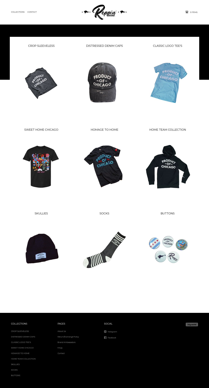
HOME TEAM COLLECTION (23, 359)
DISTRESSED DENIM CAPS (23, 337)
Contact (32, 12)
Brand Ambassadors (66, 342)
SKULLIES (15, 364)
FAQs (60, 348)
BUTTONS (15, 375)
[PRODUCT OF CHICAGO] (104, 12)
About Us (62, 331)
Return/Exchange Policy (68, 337)
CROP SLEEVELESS (20, 331)
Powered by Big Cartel (192, 324)
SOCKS (14, 370)
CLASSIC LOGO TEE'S (21, 342)
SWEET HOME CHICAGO (22, 348)
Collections (17, 12)
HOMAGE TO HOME (20, 353)
